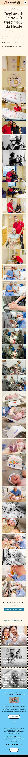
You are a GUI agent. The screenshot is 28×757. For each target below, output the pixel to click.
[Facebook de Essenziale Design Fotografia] (8, 744)
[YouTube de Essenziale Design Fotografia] (17, 744)
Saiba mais (14, 717)
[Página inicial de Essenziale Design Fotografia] (12, 3)
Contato (14, 750)
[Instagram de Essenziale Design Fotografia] (10, 744)
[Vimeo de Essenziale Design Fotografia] (14, 744)
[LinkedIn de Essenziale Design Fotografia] (21, 744)
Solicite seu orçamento (14, 609)
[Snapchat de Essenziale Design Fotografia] (19, 744)
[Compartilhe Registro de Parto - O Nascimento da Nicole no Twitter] (15, 605)
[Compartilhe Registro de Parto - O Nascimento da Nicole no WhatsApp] (12, 605)
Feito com (14, 755)
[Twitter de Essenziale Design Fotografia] (6, 744)
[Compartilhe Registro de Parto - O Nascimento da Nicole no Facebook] (10, 605)
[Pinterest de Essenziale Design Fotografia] (12, 744)
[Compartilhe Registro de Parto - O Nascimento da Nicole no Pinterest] (17, 605)
